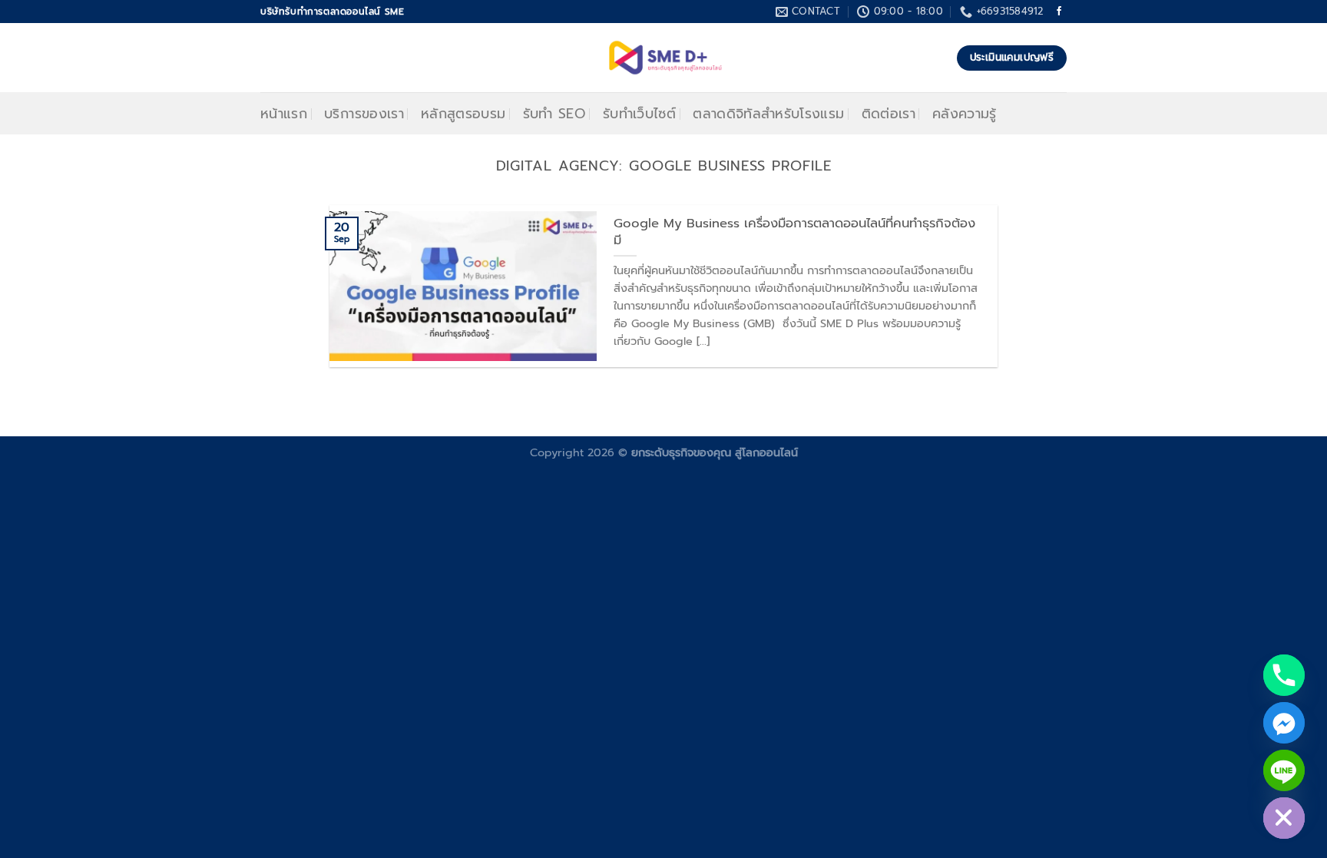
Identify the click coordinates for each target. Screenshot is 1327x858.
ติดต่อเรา (888, 114)
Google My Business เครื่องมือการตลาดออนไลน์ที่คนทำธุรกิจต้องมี (794, 231)
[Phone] (1284, 675)
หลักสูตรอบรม (463, 114)
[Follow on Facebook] (1059, 11)
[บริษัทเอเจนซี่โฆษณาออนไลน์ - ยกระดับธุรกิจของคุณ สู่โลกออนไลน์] (663, 57)
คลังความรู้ (964, 114)
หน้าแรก (283, 114)
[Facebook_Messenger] (1284, 723)
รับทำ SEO (554, 114)
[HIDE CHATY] (1284, 818)
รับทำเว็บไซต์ (639, 114)
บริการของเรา (364, 114)
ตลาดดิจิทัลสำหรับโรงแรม (768, 114)
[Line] (1284, 770)
